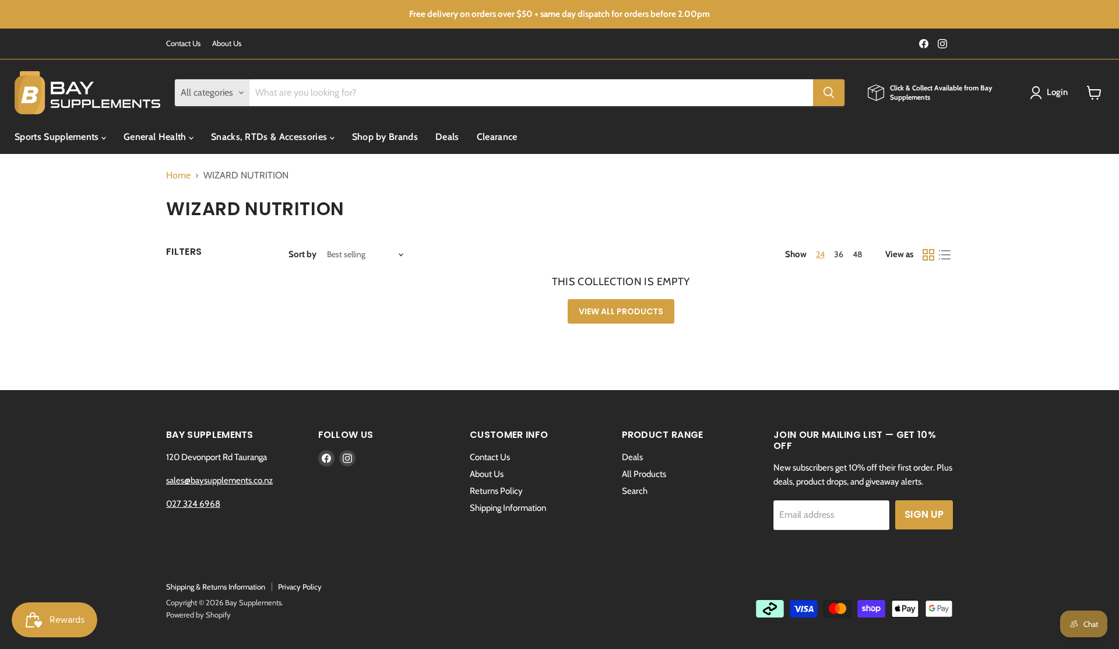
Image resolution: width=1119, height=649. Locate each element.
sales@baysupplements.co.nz (219, 480)
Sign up (924, 514)
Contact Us (183, 43)
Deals (447, 136)
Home (178, 175)
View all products (621, 311)
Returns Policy (496, 491)
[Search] (828, 92)
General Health (156, 136)
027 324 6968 (193, 504)
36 (838, 254)
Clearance (497, 136)
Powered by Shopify (198, 614)
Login (1057, 92)
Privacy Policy (300, 586)
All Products (644, 474)
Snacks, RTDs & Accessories (270, 136)
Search (635, 491)
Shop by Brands (385, 136)
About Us (226, 43)
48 (857, 254)
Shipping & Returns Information (215, 586)
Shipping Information (508, 508)
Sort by (302, 254)
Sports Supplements (58, 136)
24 (820, 254)
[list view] (945, 255)
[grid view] (928, 255)
